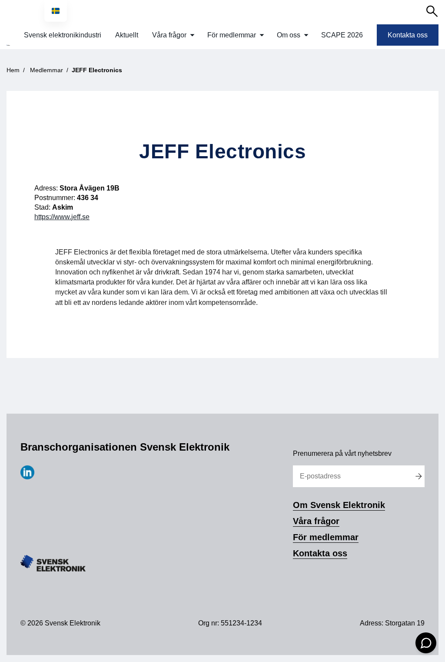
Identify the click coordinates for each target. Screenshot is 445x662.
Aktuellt (126, 35)
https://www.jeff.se (62, 217)
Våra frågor (169, 35)
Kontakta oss (408, 35)
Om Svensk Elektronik (339, 505)
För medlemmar (231, 35)
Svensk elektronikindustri (62, 35)
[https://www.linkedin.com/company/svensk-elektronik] (27, 477)
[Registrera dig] (418, 476)
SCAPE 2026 (342, 35)
